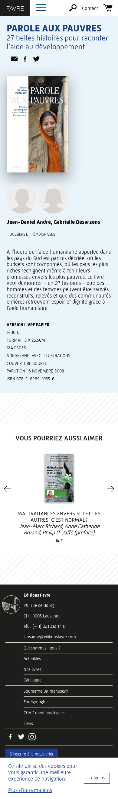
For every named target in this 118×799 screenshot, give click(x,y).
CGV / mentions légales (44, 712)
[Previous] (7, 488)
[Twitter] (21, 737)
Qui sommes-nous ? (42, 648)
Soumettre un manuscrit (46, 691)
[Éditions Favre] (15, 9)
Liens (28, 723)
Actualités (32, 658)
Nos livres (32, 669)
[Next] (110, 488)
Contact (90, 8)
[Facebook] (10, 737)
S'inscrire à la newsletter (32, 754)
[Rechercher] (73, 10)
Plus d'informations (30, 790)
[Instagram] (32, 737)
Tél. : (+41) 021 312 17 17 (45, 626)
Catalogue (32, 680)
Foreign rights (36, 701)
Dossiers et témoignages (32, 234)
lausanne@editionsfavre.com (50, 636)
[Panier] (108, 10)
